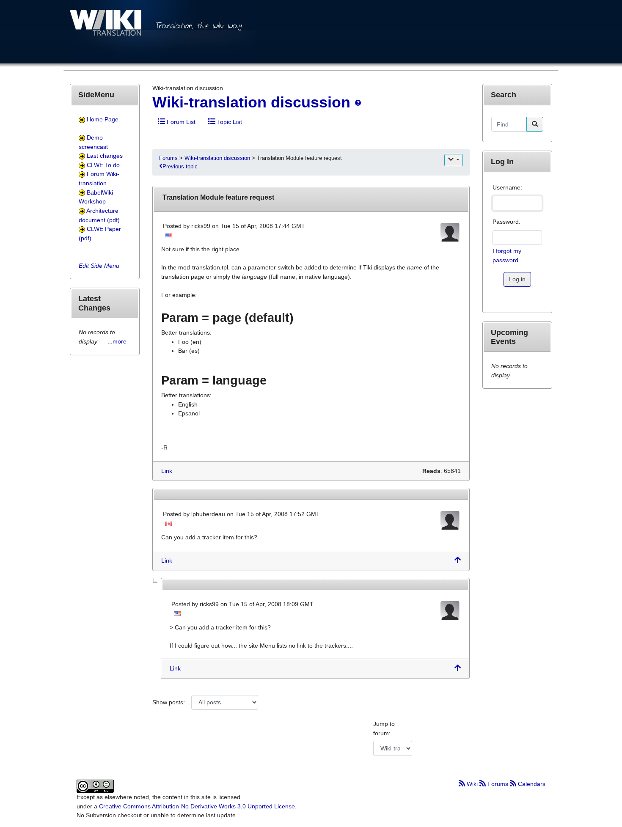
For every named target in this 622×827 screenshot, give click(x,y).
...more (117, 341)
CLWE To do (103, 165)
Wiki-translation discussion (253, 102)
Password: (506, 221)
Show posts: (168, 702)
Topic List (228, 121)
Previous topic (180, 166)
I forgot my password (507, 255)
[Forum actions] (453, 160)
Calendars (530, 783)
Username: (507, 187)
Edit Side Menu (99, 265)
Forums (169, 158)
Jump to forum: (384, 728)
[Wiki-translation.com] (164, 34)
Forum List (180, 121)
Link (166, 470)
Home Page (102, 119)
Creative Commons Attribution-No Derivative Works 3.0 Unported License (197, 806)
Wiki (472, 783)
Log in (517, 279)
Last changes (105, 155)
